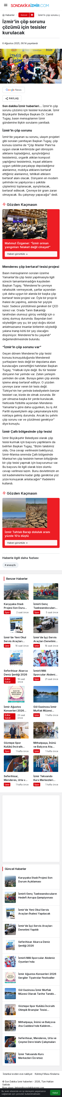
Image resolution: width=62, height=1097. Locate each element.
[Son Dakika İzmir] (30, 4)
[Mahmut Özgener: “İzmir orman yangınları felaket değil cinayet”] (31, 234)
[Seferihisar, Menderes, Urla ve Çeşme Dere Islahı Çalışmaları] (16, 770)
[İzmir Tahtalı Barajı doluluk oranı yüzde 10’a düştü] (31, 523)
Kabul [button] (55, 1093)
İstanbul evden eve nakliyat (17, 1073)
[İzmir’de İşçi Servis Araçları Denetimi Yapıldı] (45, 632)
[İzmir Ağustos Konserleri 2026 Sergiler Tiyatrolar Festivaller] (16, 703)
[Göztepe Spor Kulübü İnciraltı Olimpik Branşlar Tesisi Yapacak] (16, 737)
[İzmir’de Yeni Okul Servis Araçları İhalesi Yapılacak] (16, 632)
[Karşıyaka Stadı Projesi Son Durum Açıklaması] (16, 598)
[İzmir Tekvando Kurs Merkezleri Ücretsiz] (45, 770)
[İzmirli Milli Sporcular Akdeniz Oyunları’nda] (45, 667)
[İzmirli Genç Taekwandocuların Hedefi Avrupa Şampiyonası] (45, 598)
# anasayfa (10, 565)
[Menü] (5, 5)
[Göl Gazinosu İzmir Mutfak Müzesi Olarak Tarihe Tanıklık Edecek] (45, 703)
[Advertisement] (31, 829)
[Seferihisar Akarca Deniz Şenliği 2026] (16, 667)
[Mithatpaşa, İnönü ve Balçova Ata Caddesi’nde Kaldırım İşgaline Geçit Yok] (45, 737)
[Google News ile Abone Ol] (14, 90)
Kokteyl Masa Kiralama (47, 1073)
